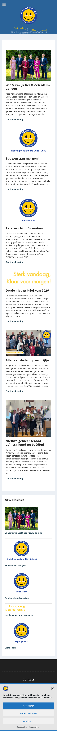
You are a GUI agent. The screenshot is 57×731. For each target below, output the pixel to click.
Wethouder (10, 647)
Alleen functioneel (28, 713)
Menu (5, 5)
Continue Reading (14, 119)
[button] (52, 688)
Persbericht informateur (25, 228)
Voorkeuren (28, 721)
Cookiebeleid (22, 727)
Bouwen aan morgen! (22, 158)
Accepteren (28, 705)
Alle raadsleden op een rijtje (27, 360)
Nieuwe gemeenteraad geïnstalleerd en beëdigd (25, 443)
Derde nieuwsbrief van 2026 (27, 290)
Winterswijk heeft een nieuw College (28, 87)
